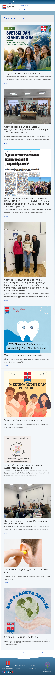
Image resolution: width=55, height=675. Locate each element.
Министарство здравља (33, 663)
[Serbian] (11, 2)
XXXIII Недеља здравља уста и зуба (23, 355)
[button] (14, 1)
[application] (28, 5)
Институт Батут (32, 665)
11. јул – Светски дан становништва (22, 73)
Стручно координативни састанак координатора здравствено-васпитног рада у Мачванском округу (27, 129)
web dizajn (7, 669)
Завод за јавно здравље (10, 7)
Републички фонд (32, 668)
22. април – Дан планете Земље (21, 637)
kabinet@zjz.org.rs (18, 669)
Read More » (6, 83)
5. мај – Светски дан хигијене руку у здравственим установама (23, 466)
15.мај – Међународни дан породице (23, 420)
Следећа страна (46, 652)
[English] (10, 2)
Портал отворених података (34, 666)
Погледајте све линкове (34, 669)
